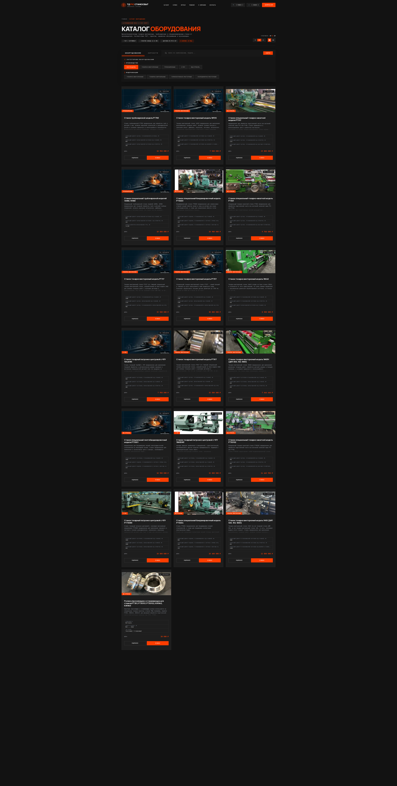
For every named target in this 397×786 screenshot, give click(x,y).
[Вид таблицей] (273, 40)
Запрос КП (269, 5)
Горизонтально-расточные (182, 76)
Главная (124, 19)
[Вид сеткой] (269, 40)
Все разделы (131, 67)
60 (263, 40)
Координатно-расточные (207, 76)
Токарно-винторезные (150, 67)
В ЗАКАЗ (157, 157)
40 (259, 40)
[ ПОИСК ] (238, 5)
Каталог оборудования (137, 19)
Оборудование (133, 53)
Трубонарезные (169, 67)
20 (255, 40)
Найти (268, 53)
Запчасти (153, 53)
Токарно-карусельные (157, 76)
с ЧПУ (183, 67)
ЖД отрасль (195, 67)
